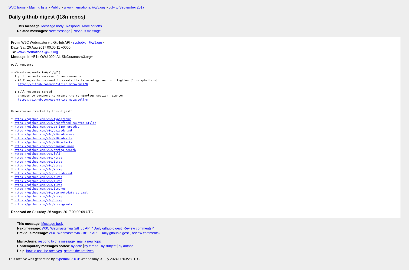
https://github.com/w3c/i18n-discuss (44, 134)
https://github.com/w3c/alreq (38, 169)
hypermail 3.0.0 (67, 259)
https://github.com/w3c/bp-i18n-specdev (46, 126)
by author (126, 246)
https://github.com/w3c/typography (42, 119)
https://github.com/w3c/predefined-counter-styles (55, 122)
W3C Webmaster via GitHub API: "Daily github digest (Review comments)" (98, 228)
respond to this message (56, 241)
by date (76, 246)
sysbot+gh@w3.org (87, 42)
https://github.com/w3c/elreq (38, 165)
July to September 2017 (126, 7)
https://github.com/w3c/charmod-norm (44, 146)
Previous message (87, 31)
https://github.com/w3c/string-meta (43, 204)
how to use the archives (44, 251)
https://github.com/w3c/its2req (40, 188)
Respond (73, 26)
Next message (59, 31)
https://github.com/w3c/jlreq (38, 181)
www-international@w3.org (84, 7)
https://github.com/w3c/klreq (38, 157)
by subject (108, 246)
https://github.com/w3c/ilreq (38, 161)
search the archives (79, 251)
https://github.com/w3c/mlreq (38, 196)
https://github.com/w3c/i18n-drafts (43, 138)
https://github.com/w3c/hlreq (38, 200)
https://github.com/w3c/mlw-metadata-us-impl (51, 192)
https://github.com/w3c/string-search (45, 150)
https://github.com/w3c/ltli (37, 153)
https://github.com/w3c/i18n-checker (44, 142)
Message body (52, 26)
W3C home (17, 7)
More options (92, 26)
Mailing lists (38, 7)
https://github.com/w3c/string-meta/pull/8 (53, 84)
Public (55, 7)
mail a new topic (89, 241)
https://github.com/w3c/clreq (38, 177)
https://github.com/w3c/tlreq (38, 184)
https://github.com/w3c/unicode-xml (43, 130)
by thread (91, 246)
